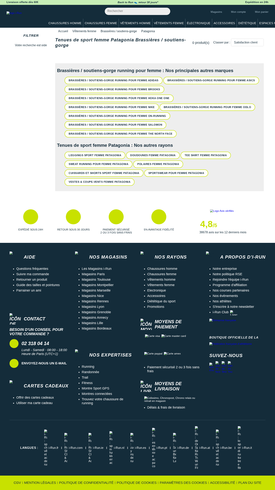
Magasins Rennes (95, 301)
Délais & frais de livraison (166, 407)
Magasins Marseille (96, 290)
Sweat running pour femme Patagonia (98, 164)
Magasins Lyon (93, 307)
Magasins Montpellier (98, 285)
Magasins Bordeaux (96, 328)
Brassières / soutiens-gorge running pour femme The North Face (120, 133)
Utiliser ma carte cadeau (34, 403)
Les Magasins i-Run (96, 269)
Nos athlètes (222, 301)
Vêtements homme (161, 279)
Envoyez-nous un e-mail (44, 363)
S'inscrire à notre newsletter (233, 307)
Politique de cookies (137, 483)
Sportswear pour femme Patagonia (176, 173)
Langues (29, 447)
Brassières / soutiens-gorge (119, 31)
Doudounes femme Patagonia (153, 155)
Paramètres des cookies (183, 483)
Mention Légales (40, 483)
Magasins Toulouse (96, 279)
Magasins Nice (93, 296)
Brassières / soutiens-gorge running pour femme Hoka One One (119, 98)
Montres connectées (97, 394)
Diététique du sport (161, 301)
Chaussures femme (161, 274)
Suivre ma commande (32, 274)
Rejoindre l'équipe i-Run (230, 279)
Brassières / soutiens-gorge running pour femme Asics (211, 80)
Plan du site (249, 483)
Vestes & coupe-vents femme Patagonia (99, 181)
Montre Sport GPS (95, 388)
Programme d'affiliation (230, 285)
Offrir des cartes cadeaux (35, 397)
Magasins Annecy (95, 317)
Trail (85, 377)
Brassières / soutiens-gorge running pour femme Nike (112, 107)
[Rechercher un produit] (165, 11)
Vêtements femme (84, 31)
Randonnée (90, 372)
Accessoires (156, 296)
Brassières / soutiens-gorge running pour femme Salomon (115, 124)
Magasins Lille (92, 323)
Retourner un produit (31, 279)
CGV (17, 483)
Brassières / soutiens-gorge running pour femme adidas (113, 80)
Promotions (155, 307)
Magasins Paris (93, 274)
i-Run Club (221, 312)
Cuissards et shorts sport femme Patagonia (104, 173)
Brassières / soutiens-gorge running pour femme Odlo (207, 107)
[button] (30, 222)
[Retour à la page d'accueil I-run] (24, 17)
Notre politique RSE (227, 274)
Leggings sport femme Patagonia (95, 155)
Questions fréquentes (32, 269)
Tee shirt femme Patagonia (206, 155)
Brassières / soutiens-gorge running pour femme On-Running (117, 115)
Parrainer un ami (28, 290)
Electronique (156, 290)
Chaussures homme (162, 269)
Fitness (87, 383)
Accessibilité (222, 483)
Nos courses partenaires (231, 290)
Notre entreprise (225, 269)
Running (88, 366)
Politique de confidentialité (86, 483)
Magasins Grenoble (96, 312)
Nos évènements (225, 296)
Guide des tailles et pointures (38, 285)
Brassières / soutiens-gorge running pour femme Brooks (114, 89)
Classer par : (221, 42)
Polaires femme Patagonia (158, 164)
